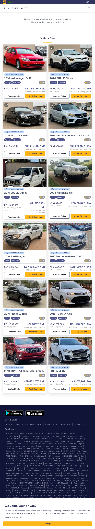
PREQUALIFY (20, 8)
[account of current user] (89, 8)
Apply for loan (35, 96)
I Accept (47, 524)
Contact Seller (14, 96)
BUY (7, 8)
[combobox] (11, 2)
